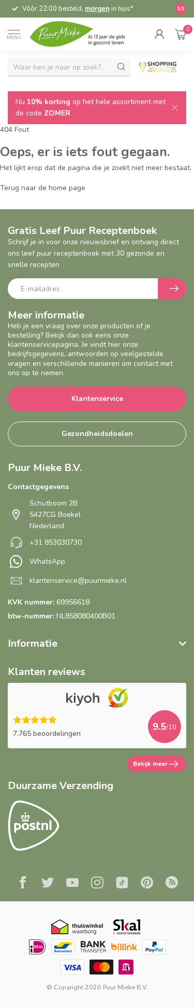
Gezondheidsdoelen (97, 434)
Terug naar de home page (42, 188)
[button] (159, 34)
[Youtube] (72, 884)
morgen (97, 8)
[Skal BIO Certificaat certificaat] (126, 927)
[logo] (83, 34)
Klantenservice (97, 399)
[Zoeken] (121, 67)
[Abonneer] (172, 288)
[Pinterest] (147, 884)
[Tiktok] (122, 884)
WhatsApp (47, 561)
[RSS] (172, 884)
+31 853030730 (55, 542)
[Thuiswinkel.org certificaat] (77, 927)
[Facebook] (23, 884)
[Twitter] (47, 884)
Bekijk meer (150, 764)
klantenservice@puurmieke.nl (78, 580)
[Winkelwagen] (180, 34)
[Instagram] (97, 884)
